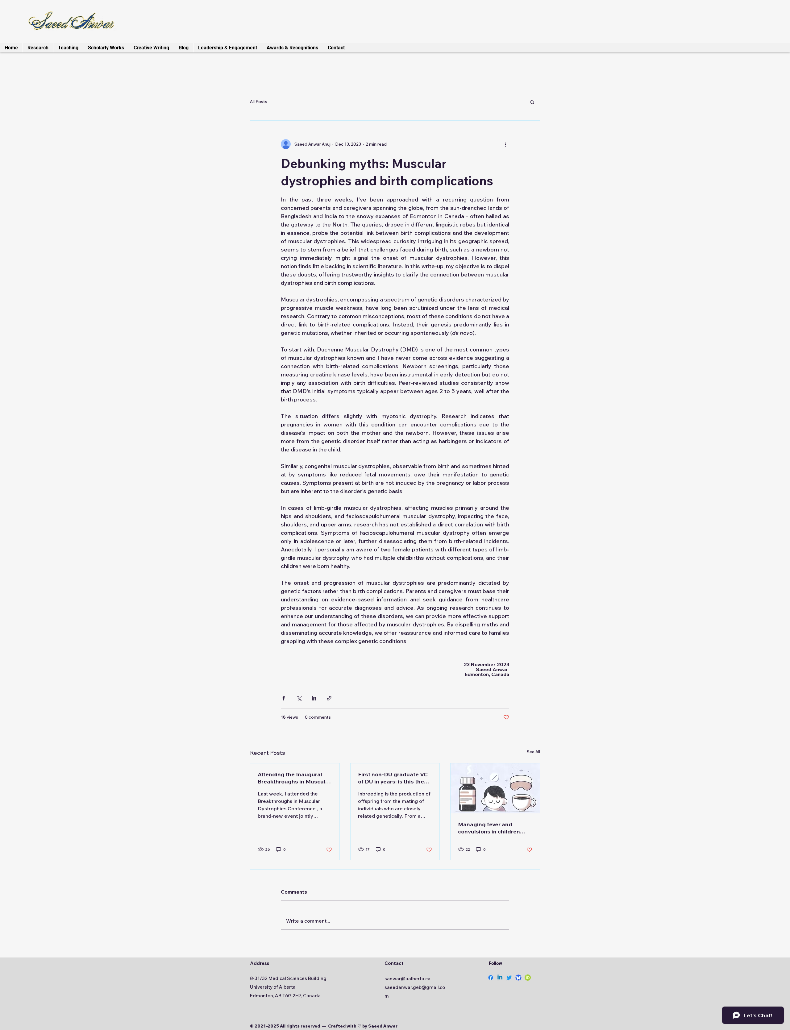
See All (533, 751)
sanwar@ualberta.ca (407, 979)
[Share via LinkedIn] (314, 698)
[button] (532, 101)
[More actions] (505, 144)
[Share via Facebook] (284, 698)
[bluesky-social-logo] (518, 977)
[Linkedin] (500, 977)
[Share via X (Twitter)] (299, 698)
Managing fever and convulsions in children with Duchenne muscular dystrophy (491, 828)
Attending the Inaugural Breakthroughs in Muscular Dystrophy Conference (294, 778)
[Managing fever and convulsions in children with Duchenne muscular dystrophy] (495, 788)
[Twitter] (509, 977)
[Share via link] (329, 698)
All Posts (258, 101)
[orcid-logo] (528, 977)
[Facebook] (491, 977)
